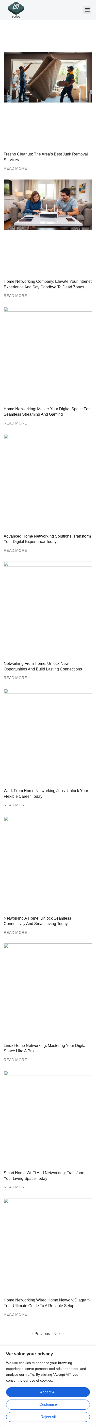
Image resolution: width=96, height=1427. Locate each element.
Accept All (48, 1392)
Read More (15, 168)
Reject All (48, 1417)
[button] (87, 10)
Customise (48, 1404)
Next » (59, 1334)
